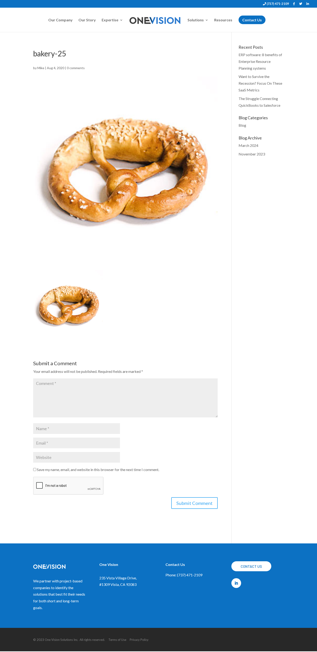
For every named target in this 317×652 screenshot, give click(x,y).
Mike (40, 68)
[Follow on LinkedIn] (236, 583)
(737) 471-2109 (277, 4)
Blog (242, 125)
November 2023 (252, 154)
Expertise (110, 20)
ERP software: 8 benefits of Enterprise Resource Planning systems (260, 61)
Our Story (87, 20)
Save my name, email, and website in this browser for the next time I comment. (98, 469)
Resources (223, 20)
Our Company (60, 20)
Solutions (196, 20)
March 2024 (248, 145)
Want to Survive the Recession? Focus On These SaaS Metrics (260, 83)
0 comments (76, 68)
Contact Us (251, 566)
